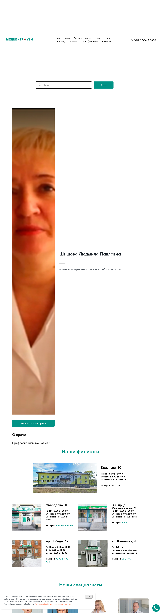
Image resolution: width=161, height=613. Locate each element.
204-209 (69, 525)
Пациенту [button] (60, 41)
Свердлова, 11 (56, 505)
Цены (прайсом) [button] (90, 41)
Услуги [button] (57, 38)
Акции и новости (82, 38)
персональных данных (62, 604)
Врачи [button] (67, 38)
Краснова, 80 (111, 467)
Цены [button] (107, 38)
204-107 (125, 522)
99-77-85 (126, 559)
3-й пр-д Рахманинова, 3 (124, 506)
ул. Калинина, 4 (124, 541)
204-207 (60, 525)
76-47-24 (60, 559)
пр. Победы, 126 (58, 541)
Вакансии (107, 41)
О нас (98, 38)
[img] (26, 517)
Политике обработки (43, 604)
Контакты (73, 41)
